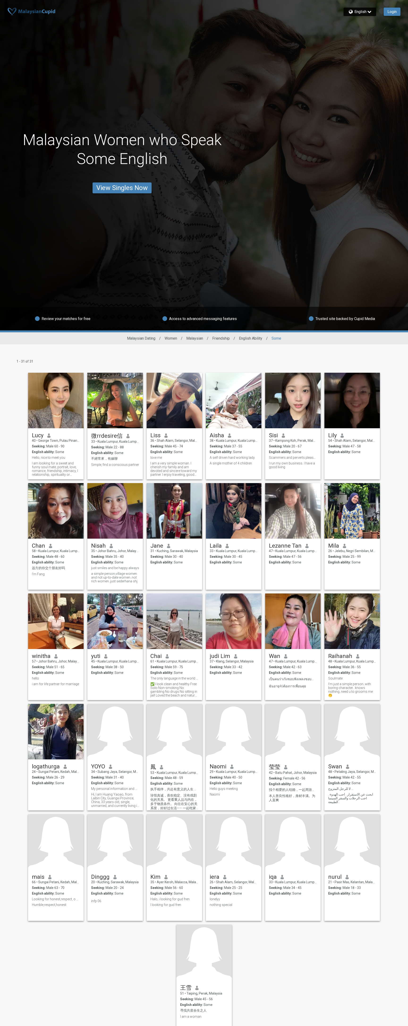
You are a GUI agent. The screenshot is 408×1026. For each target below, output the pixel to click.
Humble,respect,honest (49, 905)
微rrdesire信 (107, 436)
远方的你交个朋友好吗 (48, 568)
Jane (156, 545)
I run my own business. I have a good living (292, 465)
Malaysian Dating (141, 338)
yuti (95, 656)
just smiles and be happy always (115, 568)
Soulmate (335, 678)
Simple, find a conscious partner (115, 465)
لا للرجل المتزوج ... (340, 789)
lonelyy (215, 899)
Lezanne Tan (285, 545)
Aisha (217, 435)
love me (156, 457)
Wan (274, 656)
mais (38, 877)
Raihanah (340, 656)
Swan (335, 766)
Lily (332, 435)
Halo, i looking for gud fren (170, 899)
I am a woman (190, 1016)
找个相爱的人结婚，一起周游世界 (293, 790)
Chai (156, 656)
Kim (155, 877)
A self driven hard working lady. (232, 457)
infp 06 (96, 901)
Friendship (221, 338)
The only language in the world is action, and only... (174, 678)
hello (35, 678)
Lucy (37, 435)
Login (392, 11)
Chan (38, 545)
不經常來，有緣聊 (104, 458)
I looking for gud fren (165, 905)
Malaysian (194, 338)
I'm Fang (38, 574)
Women (171, 338)
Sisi (273, 435)
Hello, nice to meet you (48, 457)
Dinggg (100, 877)
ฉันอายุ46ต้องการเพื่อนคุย (287, 686)
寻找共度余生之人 (193, 1010)
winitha (41, 656)
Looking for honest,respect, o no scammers (56, 899)
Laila (216, 545)
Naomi (218, 766)
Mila (333, 545)
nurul (335, 877)
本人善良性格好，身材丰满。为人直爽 (292, 798)
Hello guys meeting (224, 789)
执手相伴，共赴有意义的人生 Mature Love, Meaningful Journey (174, 789)
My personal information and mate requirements (115, 789)
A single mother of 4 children (231, 463)
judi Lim (220, 656)
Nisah (98, 545)
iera (214, 877)
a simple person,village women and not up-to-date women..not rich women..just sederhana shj (114, 577)
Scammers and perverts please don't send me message (293, 457)
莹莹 (274, 767)
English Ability (250, 338)
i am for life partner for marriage (55, 684)
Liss (155, 435)
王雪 (185, 987)
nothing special (221, 905)
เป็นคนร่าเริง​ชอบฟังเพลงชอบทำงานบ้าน (293, 679)
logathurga (46, 766)
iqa (273, 877)
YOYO (98, 766)
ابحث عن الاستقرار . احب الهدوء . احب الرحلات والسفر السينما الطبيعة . (350, 798)
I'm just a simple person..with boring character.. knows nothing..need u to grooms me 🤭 (350, 689)
